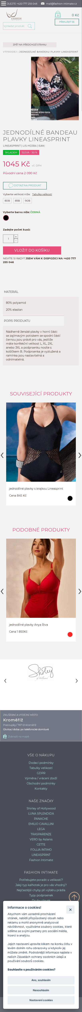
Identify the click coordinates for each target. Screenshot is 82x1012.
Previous (2, 454)
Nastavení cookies (41, 1000)
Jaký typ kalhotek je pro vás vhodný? (41, 885)
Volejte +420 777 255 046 (21, 3)
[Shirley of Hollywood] (41, 672)
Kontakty (41, 788)
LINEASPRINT (41, 855)
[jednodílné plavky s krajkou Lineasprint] (41, 449)
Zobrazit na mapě (18, 736)
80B (7, 200)
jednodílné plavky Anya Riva (28, 625)
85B (17, 200)
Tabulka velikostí (42, 194)
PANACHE (41, 819)
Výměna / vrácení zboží (41, 778)
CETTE (41, 844)
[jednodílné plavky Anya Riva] (41, 585)
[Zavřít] (70, 909)
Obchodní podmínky (41, 783)
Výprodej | (11, 51)
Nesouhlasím (41, 990)
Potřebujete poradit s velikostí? (41, 880)
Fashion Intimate (41, 860)
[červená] (70, 636)
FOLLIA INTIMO (41, 850)
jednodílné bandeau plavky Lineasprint (48, 51)
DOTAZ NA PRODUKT (27, 185)
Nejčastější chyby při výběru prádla (41, 890)
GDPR (41, 773)
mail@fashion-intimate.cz (61, 3)
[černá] (70, 500)
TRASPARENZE (41, 834)
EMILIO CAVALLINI (41, 824)
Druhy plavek (41, 900)
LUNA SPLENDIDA (41, 813)
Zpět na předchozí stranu (30, 44)
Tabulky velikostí (41, 768)
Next (80, 454)
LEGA (41, 829)
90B (27, 200)
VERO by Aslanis (41, 839)
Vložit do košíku (32, 250)
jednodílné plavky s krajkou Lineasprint (36, 488)
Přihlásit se (66, 21)
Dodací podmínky (41, 763)
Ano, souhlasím (41, 980)
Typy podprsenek (41, 895)
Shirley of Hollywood (41, 808)
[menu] (3, 3)
